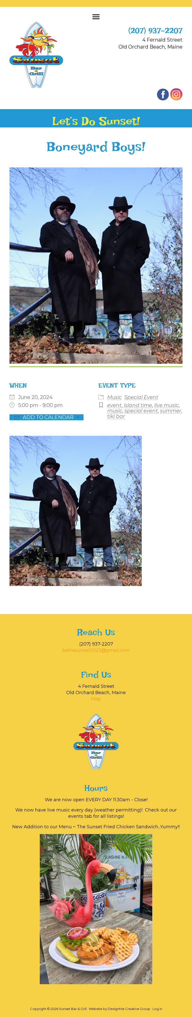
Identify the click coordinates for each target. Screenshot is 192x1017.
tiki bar (116, 416)
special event (141, 411)
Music (114, 397)
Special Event (141, 397)
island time (138, 405)
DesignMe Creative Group (129, 1009)
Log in (157, 1009)
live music (166, 405)
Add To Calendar (48, 417)
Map (96, 699)
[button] (96, 17)
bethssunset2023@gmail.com (96, 650)
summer (170, 411)
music (114, 411)
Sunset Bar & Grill (42, 55)
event (114, 405)
